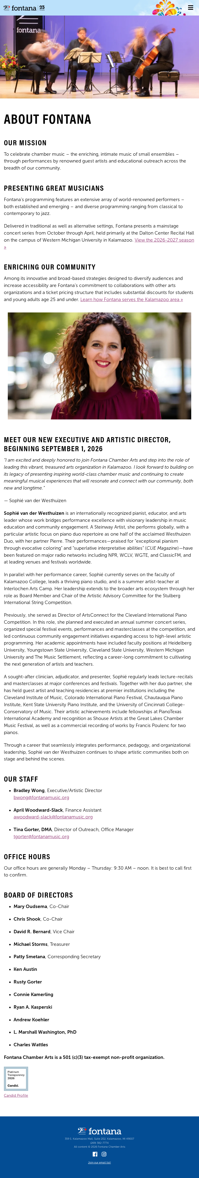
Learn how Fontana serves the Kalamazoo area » (131, 299)
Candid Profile (16, 1095)
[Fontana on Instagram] (104, 1155)
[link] (190, 8)
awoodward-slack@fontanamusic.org (53, 816)
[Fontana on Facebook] (95, 1155)
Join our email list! (99, 1162)
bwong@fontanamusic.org (41, 797)
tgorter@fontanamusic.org (41, 836)
